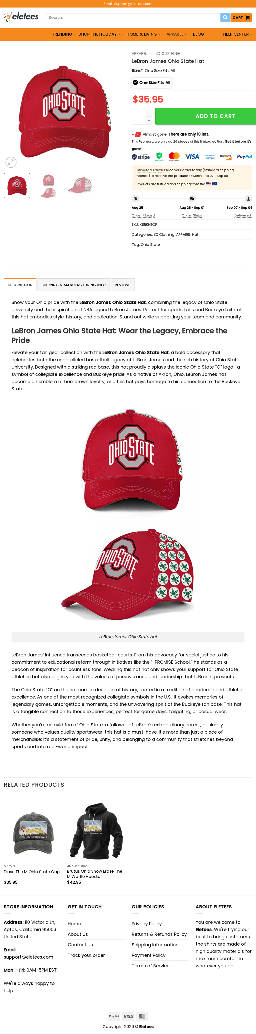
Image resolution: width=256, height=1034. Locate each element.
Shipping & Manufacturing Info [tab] (74, 284)
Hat (195, 234)
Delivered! (243, 215)
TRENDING (62, 34)
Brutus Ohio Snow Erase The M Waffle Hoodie (94, 874)
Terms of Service (151, 966)
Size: (137, 70)
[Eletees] (21, 18)
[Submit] (225, 18)
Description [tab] (20, 284)
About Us (78, 934)
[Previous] (12, 109)
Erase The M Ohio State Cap (32, 871)
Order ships (192, 215)
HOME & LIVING (141, 34)
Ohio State (150, 244)
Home (74, 924)
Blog (198, 34)
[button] (241, 17)
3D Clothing (168, 53)
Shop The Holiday (97, 34)
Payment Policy (149, 955)
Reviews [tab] (123, 284)
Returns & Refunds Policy (159, 934)
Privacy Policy (147, 924)
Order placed (143, 215)
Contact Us (80, 945)
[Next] (115, 109)
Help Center (236, 34)
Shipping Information (155, 945)
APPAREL (174, 34)
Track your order (86, 955)
